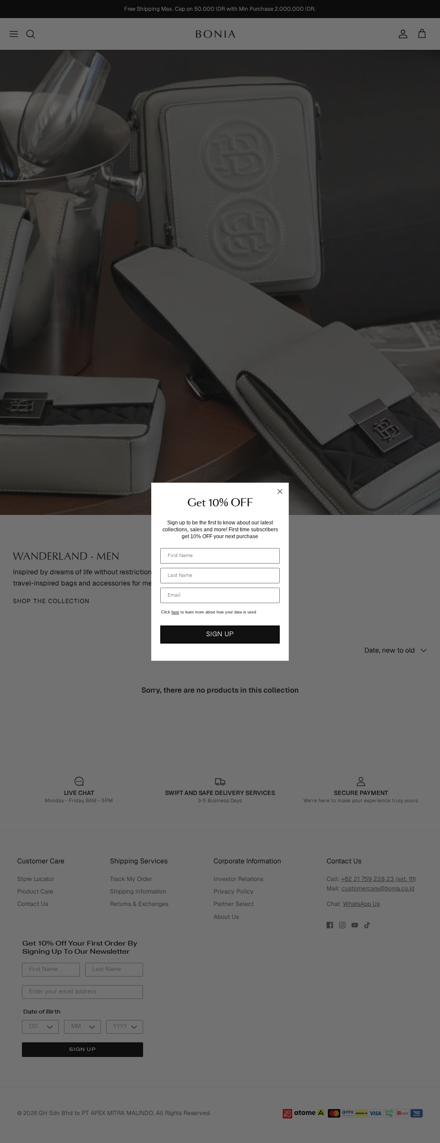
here (175, 612)
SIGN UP (220, 634)
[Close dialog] (280, 491)
